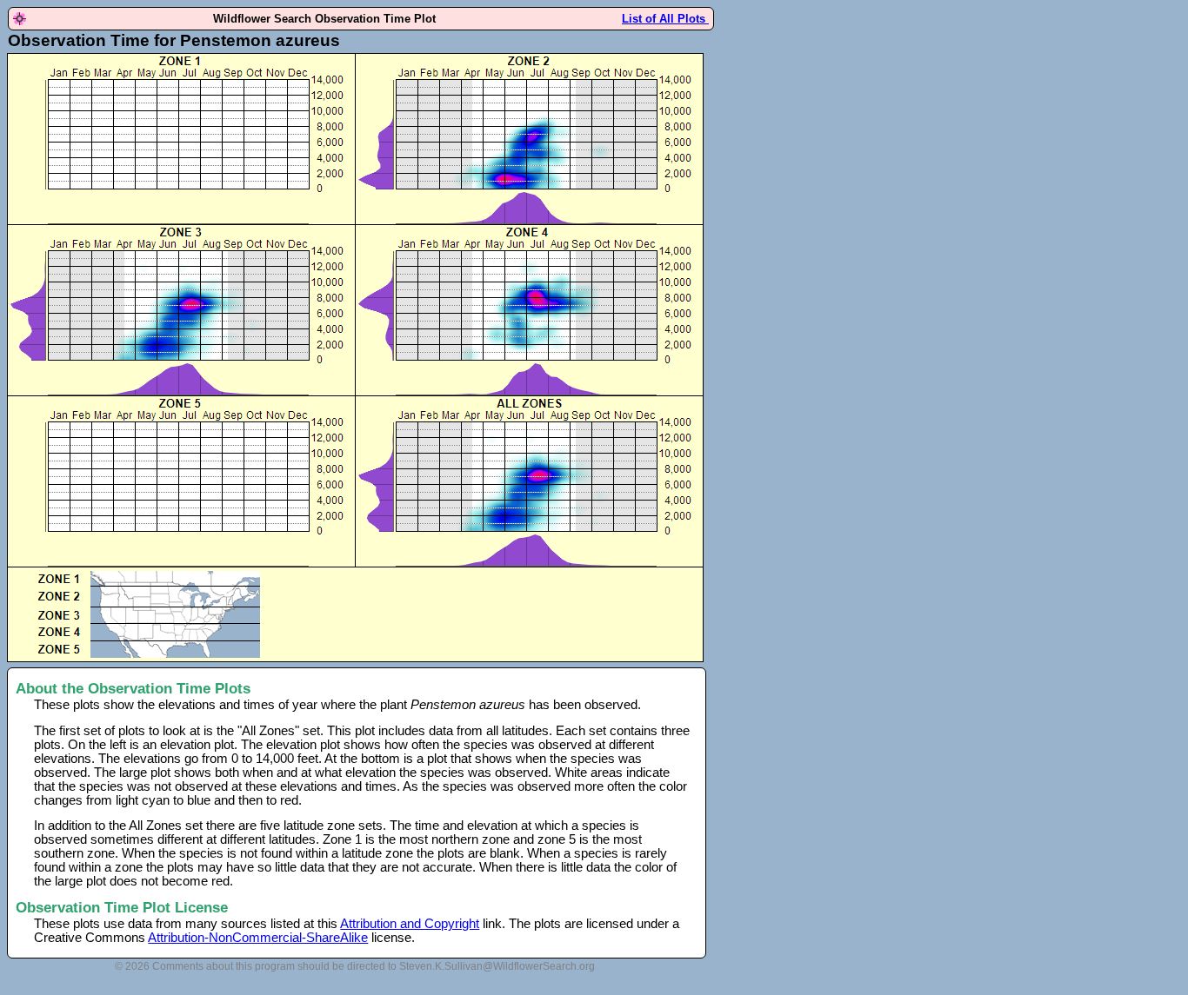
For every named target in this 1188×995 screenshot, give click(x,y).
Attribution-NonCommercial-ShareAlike (258, 938)
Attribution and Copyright (409, 924)
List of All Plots (665, 18)
